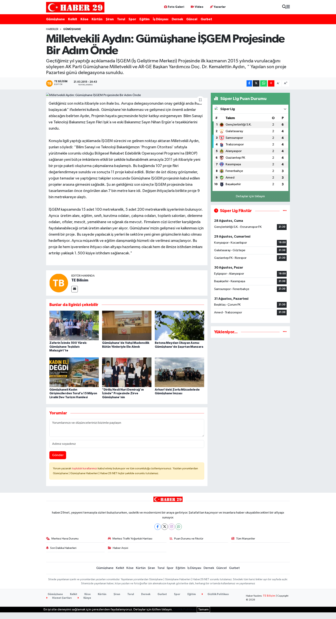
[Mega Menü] (288, 7)
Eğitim (144, 19)
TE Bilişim (269, 596)
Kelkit (72, 19)
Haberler (52, 29)
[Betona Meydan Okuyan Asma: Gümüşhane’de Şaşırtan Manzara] (179, 325)
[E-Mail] (74, 289)
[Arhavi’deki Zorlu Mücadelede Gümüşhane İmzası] (179, 372)
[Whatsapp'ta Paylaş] (263, 83)
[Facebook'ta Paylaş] (249, 83)
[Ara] (284, 7)
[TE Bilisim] (58, 283)
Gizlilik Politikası (218, 594)
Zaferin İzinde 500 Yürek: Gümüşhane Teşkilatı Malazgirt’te (68, 346)
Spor (132, 19)
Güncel (191, 19)
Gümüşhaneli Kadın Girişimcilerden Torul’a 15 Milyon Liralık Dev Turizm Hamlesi (73, 393)
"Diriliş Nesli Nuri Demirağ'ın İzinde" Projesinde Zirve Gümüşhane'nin (123, 393)
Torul (121, 19)
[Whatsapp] (178, 526)
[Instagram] (171, 526)
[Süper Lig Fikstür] (285, 210)
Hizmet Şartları (62, 598)
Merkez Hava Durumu (65, 538)
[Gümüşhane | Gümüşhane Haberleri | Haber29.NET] (75, 7)
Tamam (203, 609)
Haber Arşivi (120, 547)
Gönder (58, 455)
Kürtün (97, 19)
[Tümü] (285, 332)
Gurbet (206, 19)
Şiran (110, 19)
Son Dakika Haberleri (63, 547)
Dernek (177, 19)
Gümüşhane (55, 19)
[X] (164, 526)
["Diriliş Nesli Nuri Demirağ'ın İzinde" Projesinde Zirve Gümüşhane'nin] (126, 372)
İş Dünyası (160, 19)
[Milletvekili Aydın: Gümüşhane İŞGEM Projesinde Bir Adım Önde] (127, 95)
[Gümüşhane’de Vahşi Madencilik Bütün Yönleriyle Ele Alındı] (126, 325)
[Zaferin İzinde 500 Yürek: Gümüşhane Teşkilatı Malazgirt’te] (74, 325)
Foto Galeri (176, 6)
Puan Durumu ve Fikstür (188, 538)
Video (199, 6)
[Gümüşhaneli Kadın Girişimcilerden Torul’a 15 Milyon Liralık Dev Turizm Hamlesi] (74, 372)
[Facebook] (157, 526)
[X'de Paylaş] (256, 83)
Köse (84, 19)
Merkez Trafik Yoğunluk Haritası (132, 538)
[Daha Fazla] (271, 83)
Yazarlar (220, 6)
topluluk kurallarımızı (85, 468)
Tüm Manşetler (245, 538)
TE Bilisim (79, 280)
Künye (87, 598)
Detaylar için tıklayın (250, 196)
